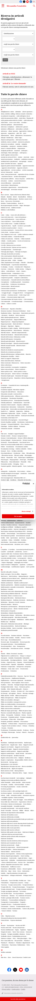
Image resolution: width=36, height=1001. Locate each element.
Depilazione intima (6, 313)
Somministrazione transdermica (25, 860)
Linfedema (31, 560)
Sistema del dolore (6, 849)
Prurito (32, 730)
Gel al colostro (21, 471)
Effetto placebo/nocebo (7, 396)
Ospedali (13, 664)
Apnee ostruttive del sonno (8, 163)
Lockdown (30, 564)
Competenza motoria (24, 275)
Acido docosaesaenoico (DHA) (9, 118)
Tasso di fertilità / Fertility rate (17, 880)
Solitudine (12, 860)
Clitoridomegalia (5, 264)
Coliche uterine (19, 269)
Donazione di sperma (7, 378)
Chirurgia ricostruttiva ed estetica (10, 254)
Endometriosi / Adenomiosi (8, 407)
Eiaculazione (4, 398)
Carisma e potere (14, 232)
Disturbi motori (20, 341)
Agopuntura (11, 133)
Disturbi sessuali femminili (21, 343)
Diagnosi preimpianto (18, 322)
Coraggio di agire (6, 293)
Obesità (3, 653)
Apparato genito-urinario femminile (11, 166)
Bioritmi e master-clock (25, 199)
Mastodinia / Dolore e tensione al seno (11, 596)
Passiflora (3, 685)
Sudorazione (25, 871)
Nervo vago (4, 640)
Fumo (21, 464)
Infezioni (3, 520)
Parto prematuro (5, 682)
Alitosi (12, 135)
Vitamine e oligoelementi (23, 943)
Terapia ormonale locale (8, 889)
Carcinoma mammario (7, 230)
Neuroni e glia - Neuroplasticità (10, 642)
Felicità (30, 449)
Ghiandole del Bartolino (24, 480)
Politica (3, 715)
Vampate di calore (6, 932)
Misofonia (12, 621)
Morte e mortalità (17, 628)
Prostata (4, 728)
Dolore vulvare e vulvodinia (20, 373)
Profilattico (4, 723)
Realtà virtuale (20, 753)
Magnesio (24, 574)
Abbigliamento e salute (7, 111)
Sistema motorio (15, 851)
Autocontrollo (16, 183)
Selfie (8, 795)
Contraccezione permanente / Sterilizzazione (13, 290)
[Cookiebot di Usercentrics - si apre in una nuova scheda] (22, 484)
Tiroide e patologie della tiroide (10, 898)
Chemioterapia (17, 249)
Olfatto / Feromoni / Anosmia (15, 653)
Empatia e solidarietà (23, 405)
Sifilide (21, 810)
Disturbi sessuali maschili (8, 345)
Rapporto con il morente (22, 747)
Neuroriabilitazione (20, 644)
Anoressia (26, 157)
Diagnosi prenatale (6, 324)
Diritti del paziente (24, 328)
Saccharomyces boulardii (8, 778)
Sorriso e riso (22, 862)
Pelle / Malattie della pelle (14, 689)
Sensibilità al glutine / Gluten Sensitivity (13, 797)
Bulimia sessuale (16, 207)
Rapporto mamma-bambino (21, 749)
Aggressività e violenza (25, 131)
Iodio (7, 538)
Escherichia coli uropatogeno (9, 420)
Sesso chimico (27, 804)
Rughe (25, 773)
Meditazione (30, 600)
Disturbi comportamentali (19, 332)
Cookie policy (16, 989)
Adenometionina (18, 124)
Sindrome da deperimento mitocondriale (12, 812)
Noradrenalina (5, 648)
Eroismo (3, 415)
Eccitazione (4, 385)
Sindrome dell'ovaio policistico (9, 821)
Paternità (10, 685)
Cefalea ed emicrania (7, 239)
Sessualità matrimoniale (7, 808)
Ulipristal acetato (10, 916)
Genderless (24, 473)
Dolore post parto (6, 373)
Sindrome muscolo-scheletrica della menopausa (14, 841)
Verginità (3, 934)
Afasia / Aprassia (13, 131)
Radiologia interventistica (15, 742)
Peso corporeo (30, 691)
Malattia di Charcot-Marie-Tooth (11, 578)
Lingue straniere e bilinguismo (9, 564)
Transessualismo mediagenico (17, 900)
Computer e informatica (21, 277)
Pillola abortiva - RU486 (7, 695)
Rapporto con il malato (7, 747)
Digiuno (17, 326)
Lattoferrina (18, 551)
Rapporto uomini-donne (7, 753)
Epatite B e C (4, 411)
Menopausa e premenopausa (9, 606)
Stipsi (9, 871)
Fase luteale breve (25, 442)
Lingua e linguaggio (7, 562)
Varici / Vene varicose (19, 932)
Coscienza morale (13, 295)
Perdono (13, 691)
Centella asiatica (11, 241)
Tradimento (4, 900)
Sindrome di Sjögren (28, 832)
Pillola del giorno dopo (25, 710)
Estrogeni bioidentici (13, 424)
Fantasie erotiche (6, 436)
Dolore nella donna (6, 365)
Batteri (15, 197)
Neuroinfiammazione (15, 640)
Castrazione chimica (6, 236)
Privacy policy (6, 989)
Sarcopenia (4, 784)
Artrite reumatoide (27, 170)
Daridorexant (5, 309)
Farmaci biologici (5, 440)
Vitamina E (12, 943)
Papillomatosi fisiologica (18, 678)
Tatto (29, 880)
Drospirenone (5, 380)
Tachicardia (4, 880)
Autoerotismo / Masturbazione (9, 185)
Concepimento (5, 282)
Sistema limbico (5, 851)
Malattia (32, 576)
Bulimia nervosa (5, 207)
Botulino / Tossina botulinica (9, 203)
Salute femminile (5, 782)
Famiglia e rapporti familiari (16, 434)
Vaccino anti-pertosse (19, 927)
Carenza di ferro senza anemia (23, 230)
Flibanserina (4, 462)
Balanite (3, 197)
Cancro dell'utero (6, 221)
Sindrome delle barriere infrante (10, 830)
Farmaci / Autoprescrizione (19, 436)
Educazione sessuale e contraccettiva (11, 394)
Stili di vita (4, 871)
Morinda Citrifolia (6, 628)
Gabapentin (4, 471)
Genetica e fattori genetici (9, 475)
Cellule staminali (25, 239)
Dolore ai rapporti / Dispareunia (10, 358)
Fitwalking (30, 459)
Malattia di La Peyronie (27, 578)
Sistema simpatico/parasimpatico (10, 856)
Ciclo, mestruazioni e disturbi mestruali (12, 256)
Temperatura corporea (16, 882)
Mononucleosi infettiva (7, 626)
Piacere (19, 693)
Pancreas (20, 676)
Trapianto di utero (6, 904)
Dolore (17, 356)
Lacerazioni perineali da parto (24, 549)
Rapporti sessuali (28, 745)
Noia (14, 646)
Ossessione (28, 664)
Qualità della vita (5, 737)
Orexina (3, 662)
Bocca (2, 201)
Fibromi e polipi (18, 455)
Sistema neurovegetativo (8, 854)
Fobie (29, 462)
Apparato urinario (22, 168)
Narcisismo (26, 635)
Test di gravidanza (18, 893)
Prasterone (4, 717)
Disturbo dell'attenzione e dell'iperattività (12, 354)
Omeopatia (4, 658)
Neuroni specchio (25, 642)
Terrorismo (23, 891)
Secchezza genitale (6, 789)
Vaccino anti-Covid (6, 927)
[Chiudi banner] (33, 483)
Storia (14, 871)
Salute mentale (26, 782)
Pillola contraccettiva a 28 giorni (23, 706)
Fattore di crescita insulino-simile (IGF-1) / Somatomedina (17, 444)
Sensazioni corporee (28, 795)
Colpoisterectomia (6, 273)
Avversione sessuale (16, 189)
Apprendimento (5, 170)
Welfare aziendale (6, 952)
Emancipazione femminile (21, 400)
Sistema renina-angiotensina (24, 854)
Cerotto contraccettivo (7, 243)
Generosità (31, 473)
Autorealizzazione (23, 187)
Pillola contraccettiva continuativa (10, 708)
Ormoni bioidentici (28, 662)
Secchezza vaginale (6, 793)
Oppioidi (31, 660)
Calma (7, 215)
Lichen (12, 560)
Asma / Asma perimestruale (8, 174)
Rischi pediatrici (19, 771)
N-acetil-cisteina (5, 635)
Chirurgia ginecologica (7, 252)
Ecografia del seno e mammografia (18, 385)
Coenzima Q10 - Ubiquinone (22, 267)
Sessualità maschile (19, 806)
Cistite (24, 258)
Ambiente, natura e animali (8, 142)
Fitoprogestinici (14, 459)
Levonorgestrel (22, 558)
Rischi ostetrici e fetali (7, 771)
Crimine (3, 297)
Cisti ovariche (17, 258)
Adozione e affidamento (7, 129)
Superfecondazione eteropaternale (17, 873)
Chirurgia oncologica (21, 252)
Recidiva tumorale (19, 755)
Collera (3, 271)
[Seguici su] (27, 1)
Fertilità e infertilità (17, 451)
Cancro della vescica (6, 223)
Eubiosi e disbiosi (13, 426)
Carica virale (4, 232)
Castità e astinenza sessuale (25, 234)
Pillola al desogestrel (21, 695)
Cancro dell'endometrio (7, 219)
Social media (12, 858)
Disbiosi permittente (6, 330)
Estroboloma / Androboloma (25, 422)
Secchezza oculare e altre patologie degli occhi (14, 791)
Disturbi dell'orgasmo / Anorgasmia (11, 339)
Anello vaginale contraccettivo (9, 155)
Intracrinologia (11, 533)
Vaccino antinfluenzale (7, 930)
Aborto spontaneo (27, 111)
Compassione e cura (18, 273)
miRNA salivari (29, 619)
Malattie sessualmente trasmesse (24, 585)
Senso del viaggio (18, 799)
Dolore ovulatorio (20, 369)
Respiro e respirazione (7, 760)
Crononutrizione (28, 301)
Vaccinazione (10, 925)
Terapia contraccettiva (14, 885)
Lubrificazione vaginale (18, 567)
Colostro (23, 271)
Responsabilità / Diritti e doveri (23, 760)
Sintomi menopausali (22, 847)
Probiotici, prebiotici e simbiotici (10, 721)
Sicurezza (15, 810)
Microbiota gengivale (7, 617)
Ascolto (16, 172)
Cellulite (3, 241)
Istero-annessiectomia (7, 544)
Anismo (20, 157)
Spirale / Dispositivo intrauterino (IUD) (12, 864)
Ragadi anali (13, 745)
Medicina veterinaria (19, 600)
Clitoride (23, 262)
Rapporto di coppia (6, 749)
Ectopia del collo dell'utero (8, 392)
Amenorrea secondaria (7, 144)
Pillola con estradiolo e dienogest (10, 700)
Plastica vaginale (26, 713)
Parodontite (28, 680)
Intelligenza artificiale (7, 527)
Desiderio (11, 315)
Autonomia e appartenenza (8, 187)
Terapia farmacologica (18, 887)
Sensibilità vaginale (6, 799)
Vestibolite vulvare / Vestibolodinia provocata (13, 936)
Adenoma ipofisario (6, 124)
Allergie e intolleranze (7, 137)
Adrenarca (4, 131)
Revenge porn (13, 762)
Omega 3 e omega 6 (25, 656)
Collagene (28, 269)
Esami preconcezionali (27, 415)
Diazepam (27, 324)
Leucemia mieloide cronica (8, 558)
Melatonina (4, 602)
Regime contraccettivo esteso (9, 758)
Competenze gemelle (7, 277)
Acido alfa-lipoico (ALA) (23, 116)
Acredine (24, 122)
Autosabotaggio (5, 189)
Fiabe (23, 453)
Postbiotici (17, 715)
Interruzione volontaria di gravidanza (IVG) (13, 531)
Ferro (8, 451)
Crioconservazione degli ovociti (15, 297)
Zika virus (3, 957)
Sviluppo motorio (28, 875)
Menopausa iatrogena (25, 606)
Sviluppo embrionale (16, 875)
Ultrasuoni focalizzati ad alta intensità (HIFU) (13, 918)
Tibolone (12, 895)
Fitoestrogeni (4, 459)
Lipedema (22, 564)
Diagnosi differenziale (20, 319)
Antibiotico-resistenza (27, 159)
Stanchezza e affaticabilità (8, 869)
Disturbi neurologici (6, 343)
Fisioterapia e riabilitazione (26, 457)
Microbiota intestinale (21, 617)
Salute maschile (16, 782)
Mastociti (24, 593)
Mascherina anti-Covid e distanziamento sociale (14, 591)
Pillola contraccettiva (7, 706)
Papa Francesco (6, 678)
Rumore (31, 773)
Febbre (3, 446)
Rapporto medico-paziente (8, 751)
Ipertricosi (22, 538)
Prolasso (25, 726)
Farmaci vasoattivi (28, 440)
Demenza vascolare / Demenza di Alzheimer (13, 311)
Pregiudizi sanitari (14, 717)
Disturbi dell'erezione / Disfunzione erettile (13, 337)
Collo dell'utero (10, 271)
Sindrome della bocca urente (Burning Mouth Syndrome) (17, 823)
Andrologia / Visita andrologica (9, 153)
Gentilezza (13, 480)
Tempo (26, 882)
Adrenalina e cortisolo (22, 129)
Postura (24, 715)
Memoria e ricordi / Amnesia (17, 602)
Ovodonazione (5, 671)
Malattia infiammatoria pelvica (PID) (12, 580)
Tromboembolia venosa (22, 906)
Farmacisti (4, 442)
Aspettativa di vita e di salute (26, 174)
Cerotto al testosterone (23, 241)
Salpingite (29, 778)
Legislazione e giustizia (15, 556)
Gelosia (29, 471)
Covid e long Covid (24, 295)
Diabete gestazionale (7, 319)
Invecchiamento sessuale (23, 535)
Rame (20, 745)
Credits (23, 989)
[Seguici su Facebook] (21, 1)
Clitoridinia (30, 262)
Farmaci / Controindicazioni (8, 438)
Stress (19, 871)
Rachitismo (4, 742)
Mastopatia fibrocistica (7, 598)
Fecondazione (10, 446)
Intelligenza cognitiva (21, 527)
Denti (28, 311)
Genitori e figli (5, 480)
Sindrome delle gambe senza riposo (11, 832)
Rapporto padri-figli (22, 751)
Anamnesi (17, 150)
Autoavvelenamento (20, 181)
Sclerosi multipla (19, 784)
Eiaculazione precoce (7, 400)
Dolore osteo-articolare (7, 369)
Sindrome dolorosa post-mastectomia (12, 834)
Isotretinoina (4, 542)
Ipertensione (14, 538)
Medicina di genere (6, 600)
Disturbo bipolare (6, 347)
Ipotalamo (4, 540)
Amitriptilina (4, 146)
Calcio (2, 215)
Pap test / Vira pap (29, 676)
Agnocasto (4, 133)
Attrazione (4, 181)
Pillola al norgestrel (20, 697)
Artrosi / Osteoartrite (7, 172)
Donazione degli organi (7, 376)
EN (34, 2)
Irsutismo (23, 540)
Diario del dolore (18, 324)
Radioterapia (27, 742)
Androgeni (24, 150)
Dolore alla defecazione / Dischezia (10, 360)
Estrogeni (3, 424)
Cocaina (11, 267)
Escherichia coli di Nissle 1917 (9, 418)
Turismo (14, 911)
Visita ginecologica (22, 938)
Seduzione (28, 793)
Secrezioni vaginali (18, 793)
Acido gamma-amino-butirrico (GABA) (11, 120)
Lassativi (3, 551)
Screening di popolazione (8, 786)
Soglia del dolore (22, 858)
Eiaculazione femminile (16, 398)
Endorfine (29, 407)
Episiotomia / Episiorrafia (8, 413)
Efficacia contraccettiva (21, 396)
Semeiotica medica (16, 795)
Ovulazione (13, 671)
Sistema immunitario (19, 849)
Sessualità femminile (6, 806)
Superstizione (5, 875)
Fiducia (3, 457)
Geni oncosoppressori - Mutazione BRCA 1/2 (13, 478)
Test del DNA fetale (6, 893)
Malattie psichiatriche (7, 585)
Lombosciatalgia (5, 567)
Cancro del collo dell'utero (18, 215)
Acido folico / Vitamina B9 (26, 118)
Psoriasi (18, 732)
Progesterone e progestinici (26, 723)
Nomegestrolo (21, 646)
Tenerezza (4, 885)
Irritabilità (17, 540)
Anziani (30, 161)
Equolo (18, 413)
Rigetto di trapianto (17, 768)
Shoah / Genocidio (6, 810)
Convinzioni (31, 290)
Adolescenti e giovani (22, 127)
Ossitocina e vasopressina (8, 666)
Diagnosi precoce (6, 322)
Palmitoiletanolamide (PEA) (8, 676)
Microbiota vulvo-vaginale (8, 619)
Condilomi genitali (15, 282)
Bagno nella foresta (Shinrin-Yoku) (20, 194)
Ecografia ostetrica (6, 387)
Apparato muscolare (28, 166)
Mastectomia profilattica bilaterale (10, 593)
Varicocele (29, 932)
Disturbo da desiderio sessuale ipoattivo (12, 350)
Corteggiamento (29, 293)
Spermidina (30, 862)
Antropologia (22, 161)
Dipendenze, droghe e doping (9, 328)
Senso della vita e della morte (9, 802)
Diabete (22, 317)
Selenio (3, 795)
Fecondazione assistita (21, 446)
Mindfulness (20, 619)
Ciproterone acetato (6, 258)
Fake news (4, 434)
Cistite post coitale (6, 260)
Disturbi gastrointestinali (8, 341)
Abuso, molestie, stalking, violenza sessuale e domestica (16, 114)
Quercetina (15, 737)
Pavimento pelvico (24, 687)
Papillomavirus (5, 680)
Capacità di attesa (6, 226)
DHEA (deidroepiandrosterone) (10, 317)
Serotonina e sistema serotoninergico (11, 804)
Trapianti (22, 902)
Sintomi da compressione (8, 847)
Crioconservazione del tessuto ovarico (11, 299)
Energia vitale (5, 409)
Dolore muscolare (25, 363)
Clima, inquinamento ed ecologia (10, 262)
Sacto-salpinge (21, 778)
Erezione (24, 413)
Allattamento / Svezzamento (23, 135)
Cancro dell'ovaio (20, 219)
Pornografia (9, 715)
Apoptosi (20, 163)
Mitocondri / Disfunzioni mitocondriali (11, 624)
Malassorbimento (23, 576)
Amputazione (21, 148)
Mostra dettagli (26, 511)
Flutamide (23, 462)
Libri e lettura (5, 560)
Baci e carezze (5, 194)
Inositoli (28, 522)
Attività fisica (30, 178)
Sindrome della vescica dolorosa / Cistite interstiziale (15, 825)
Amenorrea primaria (24, 142)
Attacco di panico (20, 178)
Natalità (17, 637)
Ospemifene (20, 664)
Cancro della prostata (18, 221)
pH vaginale (12, 693)
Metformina (18, 615)
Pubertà (24, 732)
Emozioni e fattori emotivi (8, 405)
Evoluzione (17, 428)
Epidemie (12, 411)
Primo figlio (20, 719)
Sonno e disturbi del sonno (9, 862)
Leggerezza (4, 556)
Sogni (30, 858)
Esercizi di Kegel (23, 420)
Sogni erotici (4, 860)
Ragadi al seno (5, 745)
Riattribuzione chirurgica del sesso (10, 766)
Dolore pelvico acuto (6, 371)
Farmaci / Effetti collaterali (25, 438)
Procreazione (24, 721)
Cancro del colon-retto (7, 217)
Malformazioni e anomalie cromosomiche (12, 587)
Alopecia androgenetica (7, 140)
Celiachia (16, 239)
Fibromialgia (28, 455)
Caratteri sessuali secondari (8, 228)
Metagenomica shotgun (7, 615)
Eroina (30, 413)
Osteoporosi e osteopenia (24, 666)
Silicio (32, 810)
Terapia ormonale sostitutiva (24, 889)
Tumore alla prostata (28, 908)
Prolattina (31, 726)
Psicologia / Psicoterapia (8, 732)
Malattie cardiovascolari (21, 583)
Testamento (28, 893)
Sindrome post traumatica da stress (11, 843)
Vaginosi (29, 930)
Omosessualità (5, 660)
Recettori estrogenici (7, 755)
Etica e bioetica (25, 424)
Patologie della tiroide (7, 687)
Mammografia (30, 587)
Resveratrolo (4, 762)
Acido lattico (4, 122)
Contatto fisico (5, 284)
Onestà (25, 660)
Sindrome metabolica (7, 838)
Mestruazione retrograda (8, 611)
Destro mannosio (20, 315)
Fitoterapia (23, 459)
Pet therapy (4, 693)
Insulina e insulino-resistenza (9, 525)
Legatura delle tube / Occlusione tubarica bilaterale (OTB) (17, 554)
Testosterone (4, 895)
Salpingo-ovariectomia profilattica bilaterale (13, 780)
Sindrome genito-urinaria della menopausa (13, 836)
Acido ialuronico (28, 120)
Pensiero (25, 689)
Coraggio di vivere (18, 293)
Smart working (25, 856)
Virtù (14, 938)
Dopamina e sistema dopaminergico (24, 378)
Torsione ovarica (25, 898)
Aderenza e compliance (7, 127)
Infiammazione (11, 520)
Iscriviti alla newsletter (18, 999)
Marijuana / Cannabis (7, 589)
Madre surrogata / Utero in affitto (10, 574)
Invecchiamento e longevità (24, 533)
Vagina (17, 930)
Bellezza (29, 197)
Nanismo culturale (16, 635)
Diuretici (28, 354)
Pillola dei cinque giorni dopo (9, 710)
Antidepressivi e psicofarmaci (9, 161)
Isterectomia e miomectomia (18, 542)
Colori (18, 271)
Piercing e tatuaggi (28, 693)
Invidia (3, 538)
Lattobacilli (10, 551)
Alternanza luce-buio (22, 140)
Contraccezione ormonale (8, 288)
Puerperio (31, 732)
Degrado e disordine (16, 309)
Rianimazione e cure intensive (9, 764)
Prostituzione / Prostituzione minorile (11, 730)
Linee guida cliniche (21, 560)
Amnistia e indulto (22, 146)
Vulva (28, 945)
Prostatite (10, 728)
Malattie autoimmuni (7, 583)
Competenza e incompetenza (9, 275)
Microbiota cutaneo (29, 615)
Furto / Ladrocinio (28, 466)
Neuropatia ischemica (7, 644)
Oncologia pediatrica (16, 660)
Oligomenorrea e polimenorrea (10, 656)
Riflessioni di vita (5, 768)
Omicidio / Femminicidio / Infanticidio (18, 658)
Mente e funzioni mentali (21, 608)
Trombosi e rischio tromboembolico (11, 908)
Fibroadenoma (30, 453)
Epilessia (26, 411)
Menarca (15, 604)
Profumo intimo (12, 723)
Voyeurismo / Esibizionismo (17, 945)
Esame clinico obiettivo (13, 415)
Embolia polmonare (6, 402)
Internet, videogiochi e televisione (23, 529)
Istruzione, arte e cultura (22, 544)
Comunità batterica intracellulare (20, 280)
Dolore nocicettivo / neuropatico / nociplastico (14, 367)
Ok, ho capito (18, 516)
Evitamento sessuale (6, 428)
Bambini (9, 197)
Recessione (29, 753)
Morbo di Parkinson (20, 626)
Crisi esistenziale (5, 301)
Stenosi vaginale (27, 869)
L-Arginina (4, 549)
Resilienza (28, 758)
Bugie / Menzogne (25, 205)
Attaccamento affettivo (7, 178)
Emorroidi (26, 402)
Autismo (10, 181)
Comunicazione (5, 280)
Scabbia (11, 784)
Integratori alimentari (25, 525)
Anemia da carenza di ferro (9, 157)
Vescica (28, 934)
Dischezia (26, 330)
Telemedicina (5, 882)
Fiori (15, 457)
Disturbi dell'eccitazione (21, 335)
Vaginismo (23, 930)
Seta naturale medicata (22, 808)
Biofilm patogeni (12, 199)
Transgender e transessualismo (10, 902)
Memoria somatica (6, 604)
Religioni (21, 758)
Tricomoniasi (4, 906)
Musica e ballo (28, 628)
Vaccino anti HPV (20, 925)
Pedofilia (3, 689)
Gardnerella (12, 471)
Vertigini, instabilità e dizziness (16, 934)
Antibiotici (17, 159)
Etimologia (4, 426)
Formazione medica (6, 464)
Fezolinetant (17, 453)
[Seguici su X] (24, 1)
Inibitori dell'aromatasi (7, 522)
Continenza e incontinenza (17, 284)
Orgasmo (19, 662)
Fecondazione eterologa (7, 449)
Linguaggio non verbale (21, 562)
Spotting (26, 864)
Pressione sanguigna (26, 717)
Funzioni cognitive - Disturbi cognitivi (11, 466)
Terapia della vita (6, 887)
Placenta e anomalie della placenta (11, 713)
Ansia (32, 157)
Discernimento (18, 330)
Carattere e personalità (24, 226)
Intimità (3, 533)
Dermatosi (4, 315)
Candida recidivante (19, 223)
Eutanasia (22, 426)
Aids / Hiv (19, 133)
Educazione (20, 392)
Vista (30, 938)
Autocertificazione (6, 183)
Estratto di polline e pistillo (8, 422)
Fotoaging (16, 464)
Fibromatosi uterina (7, 455)
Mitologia (26, 624)
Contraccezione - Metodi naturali (10, 286)
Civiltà (14, 260)
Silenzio (27, 810)
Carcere (20, 228)
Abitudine (18, 111)
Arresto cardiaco (16, 170)
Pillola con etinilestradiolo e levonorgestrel (13, 704)
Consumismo (25, 282)
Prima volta (12, 719)
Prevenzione (4, 719)
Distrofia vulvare (5, 332)
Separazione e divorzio (25, 802)
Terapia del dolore (28, 885)
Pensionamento (5, 691)
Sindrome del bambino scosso (9, 815)
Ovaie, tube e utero (13, 669)
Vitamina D (4, 943)
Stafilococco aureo (15, 867)
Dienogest (3, 326)
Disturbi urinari (20, 345)
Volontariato (5, 945)
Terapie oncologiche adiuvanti (9, 891)
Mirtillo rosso (4, 621)
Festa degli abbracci (6, 453)
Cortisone (3, 295)
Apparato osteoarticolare (9, 168)
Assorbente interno (7, 176)
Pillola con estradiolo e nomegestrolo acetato (13, 702)
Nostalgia (27, 648)
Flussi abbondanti (14, 462)
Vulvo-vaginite (5, 947)
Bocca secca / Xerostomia (13, 201)
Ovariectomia (24, 669)
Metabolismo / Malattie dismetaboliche (12, 613)
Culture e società (11, 303)
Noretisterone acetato (17, 648)
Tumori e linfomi (6, 911)
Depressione (16, 313)
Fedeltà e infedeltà (21, 449)
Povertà (29, 715)
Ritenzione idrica (17, 773)
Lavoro (25, 551)
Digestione (11, 326)
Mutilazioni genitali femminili (9, 630)
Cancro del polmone (20, 217)
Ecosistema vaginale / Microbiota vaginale (12, 389)
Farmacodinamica (13, 442)
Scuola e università (22, 786)
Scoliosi (27, 784)
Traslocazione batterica (19, 904)
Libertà (30, 558)
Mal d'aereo (4, 576)
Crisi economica (28, 299)
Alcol (24, 133)
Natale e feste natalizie (7, 637)
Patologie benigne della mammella (24, 685)
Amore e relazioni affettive (8, 148)
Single (17, 845)
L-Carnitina (11, 549)
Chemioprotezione (6, 249)
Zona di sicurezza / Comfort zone (21, 957)
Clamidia (19, 260)
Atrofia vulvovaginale (20, 176)
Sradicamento (5, 867)
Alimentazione (5, 135)
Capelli (14, 226)
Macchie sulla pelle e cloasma (9, 572)
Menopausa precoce (6, 608)
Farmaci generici (16, 440)
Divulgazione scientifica (7, 356)
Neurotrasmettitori (6, 646)
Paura (16, 687)
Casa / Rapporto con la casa (8, 234)
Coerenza (3, 269)
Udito (2, 916)
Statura (19, 869)
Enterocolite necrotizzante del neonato (21, 409)
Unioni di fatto (5, 920)
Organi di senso (11, 662)
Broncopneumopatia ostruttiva (9, 205)
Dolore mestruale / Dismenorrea (10, 363)
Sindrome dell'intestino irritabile (10, 817)
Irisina (10, 540)
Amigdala (24, 144)
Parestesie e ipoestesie (17, 680)
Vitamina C (27, 940)
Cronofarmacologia (17, 301)
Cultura (3, 303)
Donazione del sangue (21, 376)
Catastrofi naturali (19, 236)
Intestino (29, 531)
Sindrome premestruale (7, 845)
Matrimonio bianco (20, 598)
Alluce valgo (18, 137)
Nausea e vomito (25, 637)
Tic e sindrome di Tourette (23, 895)
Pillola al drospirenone (7, 697)
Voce (32, 943)
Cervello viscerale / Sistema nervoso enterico (13, 247)
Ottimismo (4, 669)
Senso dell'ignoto (29, 799)
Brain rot (20, 203)
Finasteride (9, 457)
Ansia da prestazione (7, 159)
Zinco (9, 957)
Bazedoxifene (22, 197)
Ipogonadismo (30, 538)
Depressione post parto (27, 313)
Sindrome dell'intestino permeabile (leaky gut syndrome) (17, 819)
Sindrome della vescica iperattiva (10, 828)
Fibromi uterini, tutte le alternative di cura (18, 87)
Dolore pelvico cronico (20, 371)
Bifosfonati (4, 199)
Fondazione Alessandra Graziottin (13, 993)
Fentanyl (3, 451)
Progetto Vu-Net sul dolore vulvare (11, 726)
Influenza (20, 520)
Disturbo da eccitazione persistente (11, 352)
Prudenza (26, 730)
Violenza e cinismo (6, 938)
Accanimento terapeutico (8, 116)
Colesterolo (11, 269)
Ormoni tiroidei (5, 664)
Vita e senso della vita (7, 940)
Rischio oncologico (6, 773)
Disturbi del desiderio (7, 335)
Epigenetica (19, 411)
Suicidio (3, 873)
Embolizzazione (17, 402)
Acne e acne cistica (14, 122)
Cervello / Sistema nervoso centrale (11, 245)
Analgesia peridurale (7, 150)
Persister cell (20, 691)
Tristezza (12, 906)
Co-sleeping (4, 267)
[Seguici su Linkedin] (31, 1)
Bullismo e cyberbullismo (8, 210)
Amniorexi (12, 146)
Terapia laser (30, 887)
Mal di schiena (13, 576)
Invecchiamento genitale (8, 535)
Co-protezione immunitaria (19, 264)
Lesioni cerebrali (28, 556)
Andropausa (23, 153)
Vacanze (3, 925)
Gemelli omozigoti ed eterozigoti (10, 473)
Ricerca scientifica (27, 766)
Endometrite (21, 407)
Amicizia (17, 144)
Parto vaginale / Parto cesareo (20, 682)
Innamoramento (19, 522)
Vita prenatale (18, 940)
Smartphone (4, 858)
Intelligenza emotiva (6, 529)
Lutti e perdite (30, 567)
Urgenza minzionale (16, 920)
